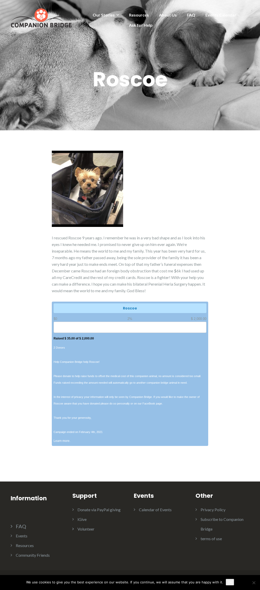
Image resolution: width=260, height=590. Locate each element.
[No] (253, 582)
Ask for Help (141, 25)
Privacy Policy (213, 509)
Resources (139, 14)
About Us (168, 14)
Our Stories (104, 14)
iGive (82, 519)
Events (21, 535)
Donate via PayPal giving (99, 509)
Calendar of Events (155, 509)
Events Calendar (220, 14)
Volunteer (85, 528)
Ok (230, 582)
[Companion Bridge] (41, 17)
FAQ (191, 14)
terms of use (211, 538)
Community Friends (33, 555)
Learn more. (62, 441)
